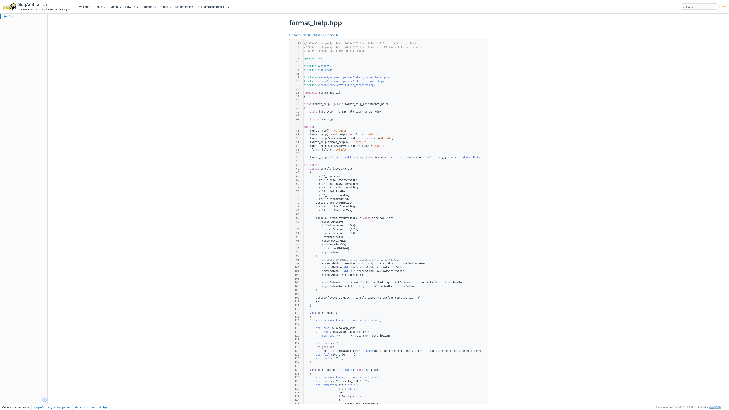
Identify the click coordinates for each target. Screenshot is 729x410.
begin (351, 384)
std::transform (326, 384)
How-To (130, 6)
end (350, 388)
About (164, 6)
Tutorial (113, 6)
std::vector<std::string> (346, 157)
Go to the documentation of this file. (314, 35)
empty (327, 331)
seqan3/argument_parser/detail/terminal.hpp (351, 81)
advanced (412, 157)
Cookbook (149, 6)
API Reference (184, 6)
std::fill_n (324, 354)
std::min (349, 271)
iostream (325, 69)
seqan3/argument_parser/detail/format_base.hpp (353, 77)
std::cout (371, 320)
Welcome (84, 6)
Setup (98, 6)
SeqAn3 (8, 16)
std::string (347, 369)
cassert (324, 66)
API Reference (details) (211, 6)
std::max (349, 267)
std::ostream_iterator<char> (336, 320)
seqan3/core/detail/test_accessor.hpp (346, 85)
